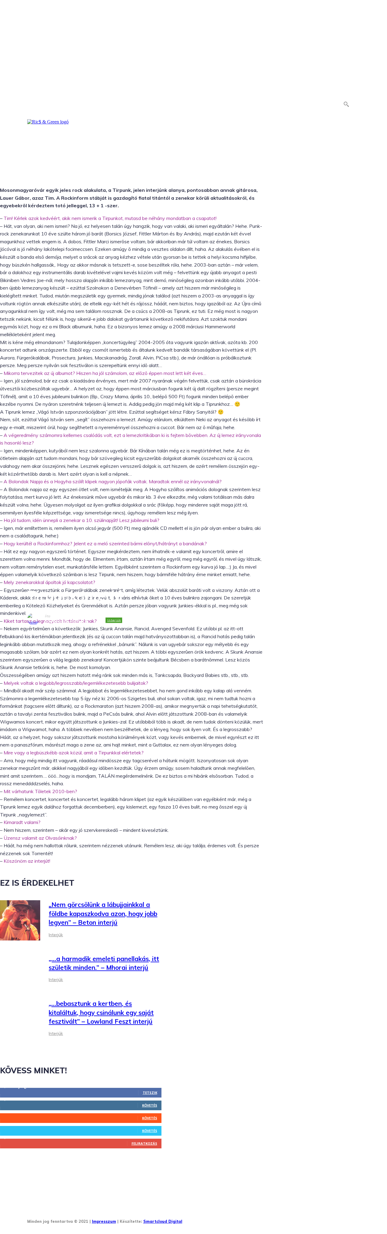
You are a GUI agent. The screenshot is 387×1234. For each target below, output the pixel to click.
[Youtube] (264, 1220)
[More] (166, 638)
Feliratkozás (144, 1143)
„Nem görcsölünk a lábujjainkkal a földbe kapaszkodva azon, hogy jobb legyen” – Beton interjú (103, 913)
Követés (149, 1105)
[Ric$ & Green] (48, 122)
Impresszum (104, 1221)
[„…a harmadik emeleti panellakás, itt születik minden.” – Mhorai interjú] (20, 970)
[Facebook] (189, 1220)
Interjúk (114, 620)
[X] (245, 1220)
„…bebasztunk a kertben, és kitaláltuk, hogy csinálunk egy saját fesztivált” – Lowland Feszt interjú (101, 1012)
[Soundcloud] (227, 1220)
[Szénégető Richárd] (36, 619)
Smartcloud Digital (162, 1221)
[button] (346, 104)
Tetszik (150, 1092)
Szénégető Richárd (66, 621)
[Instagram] (208, 1220)
